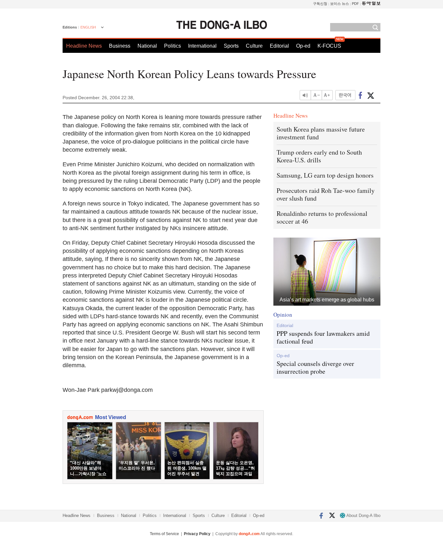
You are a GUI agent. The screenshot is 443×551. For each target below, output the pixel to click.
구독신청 (320, 4)
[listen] (305, 95)
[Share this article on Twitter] (370, 95)
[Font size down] (316, 95)
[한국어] (345, 95)
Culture (254, 46)
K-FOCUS (329, 46)
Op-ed (303, 46)
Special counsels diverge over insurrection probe (315, 367)
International (202, 46)
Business (119, 46)
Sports (231, 46)
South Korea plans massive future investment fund (321, 133)
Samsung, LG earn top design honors (325, 175)
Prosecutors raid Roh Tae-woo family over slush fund (326, 194)
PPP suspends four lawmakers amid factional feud (323, 337)
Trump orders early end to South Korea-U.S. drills (319, 156)
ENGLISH (88, 27)
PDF (355, 4)
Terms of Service (164, 534)
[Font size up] (327, 95)
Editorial (279, 46)
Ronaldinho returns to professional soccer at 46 (322, 217)
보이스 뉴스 (339, 4)
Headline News (84, 46)
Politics (172, 46)
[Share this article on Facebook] (360, 95)
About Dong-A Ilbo (362, 515)
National (147, 46)
